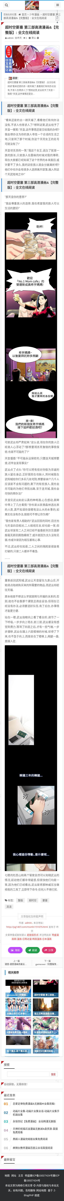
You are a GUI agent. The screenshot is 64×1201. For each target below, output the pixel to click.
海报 (17, 950)
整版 (20, 900)
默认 (34, 37)
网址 (13, 1175)
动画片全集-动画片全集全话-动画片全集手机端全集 (36, 1112)
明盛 (27, 1175)
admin (10, 37)
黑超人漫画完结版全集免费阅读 (30, 1139)
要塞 (44, 900)
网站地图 (41, 1190)
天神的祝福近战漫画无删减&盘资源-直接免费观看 (35, 1130)
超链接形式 (33, 934)
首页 (24, 14)
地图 (7, 1175)
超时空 (32, 900)
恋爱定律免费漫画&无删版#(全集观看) (34, 1103)
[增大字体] (38, 37)
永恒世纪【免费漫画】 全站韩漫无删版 (34, 1121)
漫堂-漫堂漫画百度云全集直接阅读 (21, 964)
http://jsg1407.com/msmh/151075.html (27, 926)
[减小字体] (30, 37)
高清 (9, 906)
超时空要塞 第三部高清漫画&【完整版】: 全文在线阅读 (32, 16)
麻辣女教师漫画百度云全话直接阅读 (33, 1147)
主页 (20, 1175)
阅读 (34, 950)
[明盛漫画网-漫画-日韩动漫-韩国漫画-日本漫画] (32, 5)
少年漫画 (34, 14)
